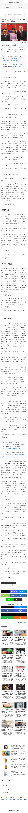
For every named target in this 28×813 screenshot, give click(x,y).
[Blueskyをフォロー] (20, 607)
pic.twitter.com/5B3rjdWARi (13, 448)
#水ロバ (10, 58)
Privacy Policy (8, 799)
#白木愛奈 (14, 58)
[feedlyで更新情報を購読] (7, 617)
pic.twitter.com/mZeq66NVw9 (10, 60)
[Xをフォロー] (7, 607)
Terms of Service (19, 799)
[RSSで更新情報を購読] (20, 617)
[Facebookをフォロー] (7, 610)
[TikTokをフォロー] (7, 614)
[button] (18, 599)
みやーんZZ (4, 785)
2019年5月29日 (17, 66)
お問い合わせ (4, 792)
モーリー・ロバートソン (7, 585)
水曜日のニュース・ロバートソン (9, 582)
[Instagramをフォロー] (20, 610)
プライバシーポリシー (7, 789)
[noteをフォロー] (20, 614)
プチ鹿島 (20, 582)
